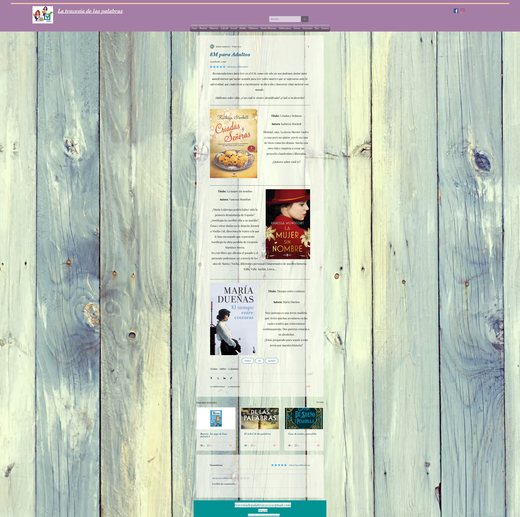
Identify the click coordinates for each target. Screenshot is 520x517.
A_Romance (233, 368)
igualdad (271, 360)
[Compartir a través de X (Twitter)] (218, 378)
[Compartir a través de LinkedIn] (224, 378)
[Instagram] (462, 11)
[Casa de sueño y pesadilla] (304, 418)
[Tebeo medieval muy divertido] (216, 418)
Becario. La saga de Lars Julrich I (213, 435)
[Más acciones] (308, 46)
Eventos (213, 368)
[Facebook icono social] (456, 11)
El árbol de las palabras (257, 433)
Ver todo (320, 402)
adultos (248, 360)
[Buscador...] (304, 19)
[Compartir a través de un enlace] (231, 378)
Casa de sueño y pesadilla (302, 433)
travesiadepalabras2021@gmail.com (263, 505)
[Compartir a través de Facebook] (211, 378)
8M (259, 360)
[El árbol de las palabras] (260, 418)
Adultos (223, 368)
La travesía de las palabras (90, 11)
